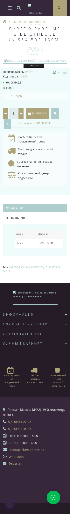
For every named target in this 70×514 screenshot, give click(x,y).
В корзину (39, 113)
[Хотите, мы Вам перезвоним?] (10, 504)
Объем (19, 243)
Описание (15, 208)
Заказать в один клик (37, 123)
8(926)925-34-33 (19, 429)
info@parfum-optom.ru (27, 450)
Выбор (19, 233)
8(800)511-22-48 (19, 422)
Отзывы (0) (15, 218)
